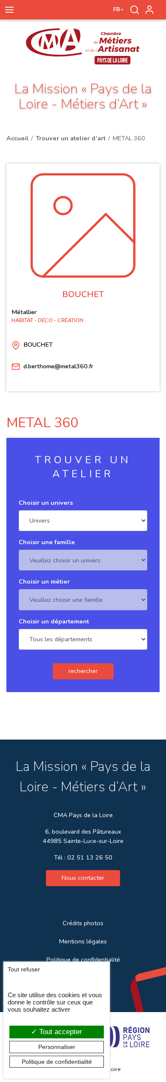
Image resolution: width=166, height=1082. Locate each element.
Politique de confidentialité (83, 959)
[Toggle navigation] (9, 9)
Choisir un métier (44, 581)
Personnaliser (56, 1046)
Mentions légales (83, 941)
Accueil (17, 138)
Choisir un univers (46, 502)
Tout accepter (59, 1032)
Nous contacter (83, 877)
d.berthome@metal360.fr (58, 366)
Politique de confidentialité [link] (57, 1061)
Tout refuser (24, 969)
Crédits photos (83, 923)
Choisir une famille (47, 542)
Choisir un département (54, 621)
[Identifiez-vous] (149, 10)
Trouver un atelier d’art (71, 138)
